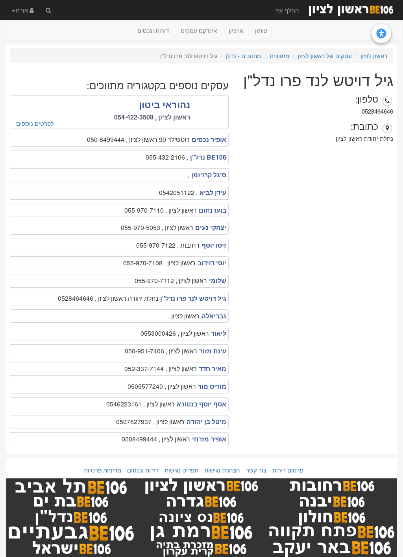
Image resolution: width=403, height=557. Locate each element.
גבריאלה (214, 315)
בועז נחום (212, 210)
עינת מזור (212, 350)
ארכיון (236, 30)
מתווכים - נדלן (243, 55)
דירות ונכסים (153, 30)
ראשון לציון (373, 55)
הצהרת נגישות (222, 470)
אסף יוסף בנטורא (201, 403)
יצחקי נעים (210, 227)
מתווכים (279, 55)
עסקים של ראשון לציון (325, 55)
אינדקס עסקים (199, 30)
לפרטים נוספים (35, 123)
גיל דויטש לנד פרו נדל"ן (193, 298)
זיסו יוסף (214, 245)
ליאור (218, 333)
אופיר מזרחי (209, 438)
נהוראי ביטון (164, 104)
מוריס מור (212, 386)
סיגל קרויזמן (208, 174)
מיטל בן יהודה (206, 421)
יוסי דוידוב (212, 262)
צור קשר (256, 470)
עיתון (261, 30)
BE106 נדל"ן (208, 157)
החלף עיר (287, 10)
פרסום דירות (287, 470)
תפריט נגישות (181, 470)
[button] (23, 10)
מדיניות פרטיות (102, 470)
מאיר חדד (212, 368)
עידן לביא (213, 192)
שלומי (217, 280)
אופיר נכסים (209, 139)
